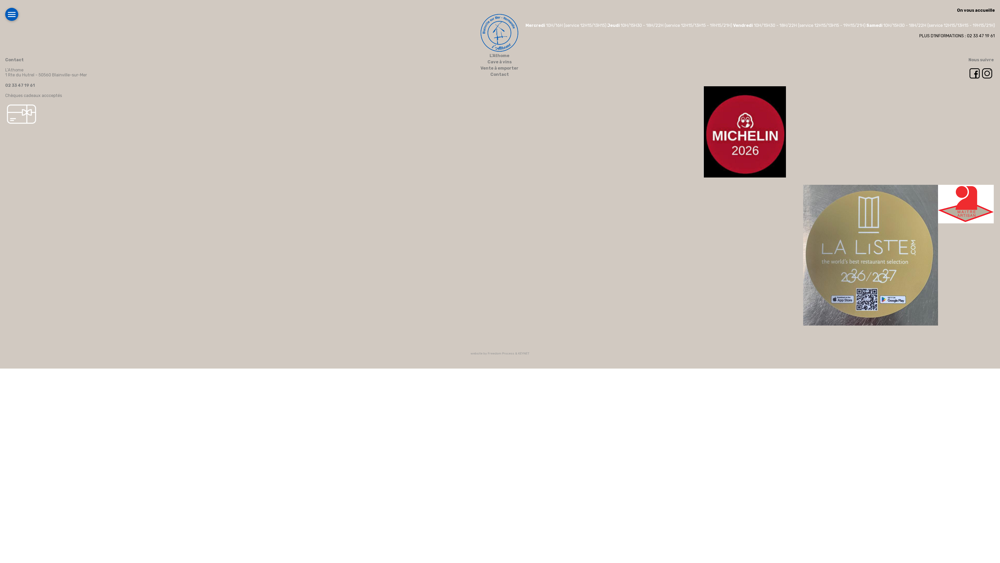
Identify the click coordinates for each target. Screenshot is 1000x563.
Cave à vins (500, 61)
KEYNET (523, 353)
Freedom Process (501, 353)
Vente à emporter (499, 68)
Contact (499, 74)
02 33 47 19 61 (20, 85)
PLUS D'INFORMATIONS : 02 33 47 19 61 (957, 35)
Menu (11, 14)
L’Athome (499, 55)
